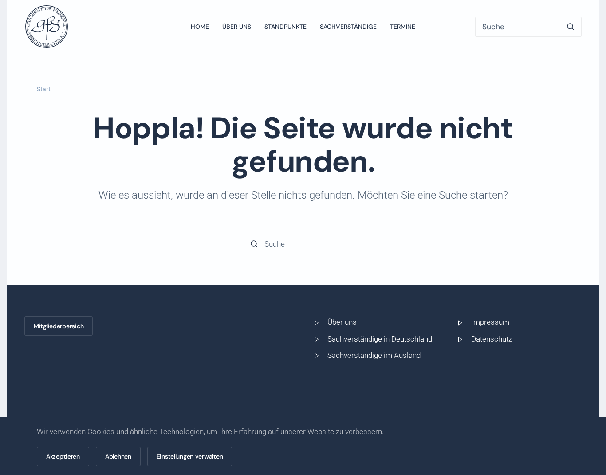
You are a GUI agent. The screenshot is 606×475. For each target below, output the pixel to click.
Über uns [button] (236, 27)
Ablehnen (118, 456)
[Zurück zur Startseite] (46, 26)
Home (200, 27)
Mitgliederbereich (58, 326)
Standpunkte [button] (285, 27)
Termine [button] (402, 27)
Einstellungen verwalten (190, 456)
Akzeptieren (63, 456)
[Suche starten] (570, 27)
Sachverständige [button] (348, 27)
